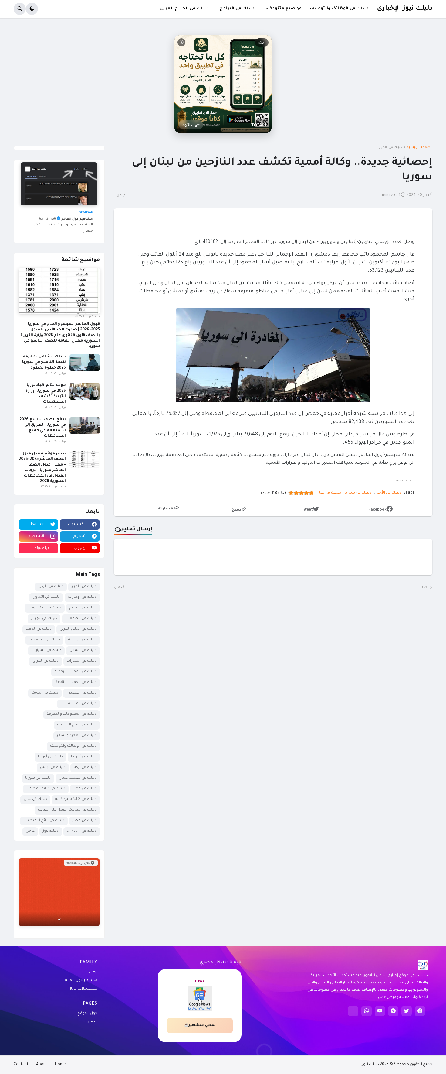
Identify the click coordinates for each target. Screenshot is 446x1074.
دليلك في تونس (53, 767)
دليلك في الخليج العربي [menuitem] (184, 8)
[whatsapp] (366, 1011)
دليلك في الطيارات (81, 661)
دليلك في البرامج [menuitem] (237, 8)
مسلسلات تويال (82, 989)
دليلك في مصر (84, 821)
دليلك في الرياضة (82, 640)
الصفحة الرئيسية (419, 147)
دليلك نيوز (51, 831)
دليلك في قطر (84, 789)
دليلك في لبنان (328, 493)
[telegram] (393, 1011)
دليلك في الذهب (39, 629)
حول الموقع (87, 1013)
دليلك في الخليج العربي (78, 629)
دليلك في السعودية (44, 640)
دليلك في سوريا (358, 493)
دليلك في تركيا (85, 767)
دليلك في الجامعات (80, 619)
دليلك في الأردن (51, 587)
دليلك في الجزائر (44, 619)
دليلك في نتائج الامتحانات (43, 821)
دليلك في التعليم (82, 608)
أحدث (423, 587)
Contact (21, 1064)
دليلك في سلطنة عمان (77, 778)
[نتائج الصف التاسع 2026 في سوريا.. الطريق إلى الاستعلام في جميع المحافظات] (84, 425)
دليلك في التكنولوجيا (44, 608)
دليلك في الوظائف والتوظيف (73, 746)
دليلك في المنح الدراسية (76, 725)
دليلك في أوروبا (50, 757)
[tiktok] (353, 1011)
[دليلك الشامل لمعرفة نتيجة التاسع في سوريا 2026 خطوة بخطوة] (84, 362)
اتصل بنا (90, 1022)
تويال (93, 972)
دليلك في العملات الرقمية (75, 672)
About (41, 1064)
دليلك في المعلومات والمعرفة (71, 714)
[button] (32, 9)
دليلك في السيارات (46, 650)
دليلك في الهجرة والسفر (76, 736)
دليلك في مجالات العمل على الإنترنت (67, 810)
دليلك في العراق (45, 661)
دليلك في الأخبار (390, 147)
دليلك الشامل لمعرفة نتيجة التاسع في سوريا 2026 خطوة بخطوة (44, 362)
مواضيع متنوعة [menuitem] (285, 8)
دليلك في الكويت (45, 693)
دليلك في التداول (46, 597)
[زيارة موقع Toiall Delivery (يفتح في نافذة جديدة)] (59, 892)
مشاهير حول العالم (81, 980)
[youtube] (380, 1011)
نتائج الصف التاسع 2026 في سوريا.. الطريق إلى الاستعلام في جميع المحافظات (42, 428)
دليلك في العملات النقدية (76, 682)
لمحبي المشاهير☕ (199, 1025)
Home (60, 1064)
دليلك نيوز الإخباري (404, 8)
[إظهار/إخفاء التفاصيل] (59, 919)
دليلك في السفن (82, 650)
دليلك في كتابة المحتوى (45, 789)
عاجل (30, 831)
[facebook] (420, 1011)
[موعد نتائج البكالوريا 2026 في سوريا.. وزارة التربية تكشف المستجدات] (84, 391)
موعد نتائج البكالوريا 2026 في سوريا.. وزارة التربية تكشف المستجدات (45, 393)
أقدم (121, 587)
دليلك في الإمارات (82, 597)
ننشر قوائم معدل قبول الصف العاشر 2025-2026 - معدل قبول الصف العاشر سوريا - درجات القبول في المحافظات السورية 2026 (42, 468)
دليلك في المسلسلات (78, 704)
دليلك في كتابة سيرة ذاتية (75, 799)
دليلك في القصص (81, 693)
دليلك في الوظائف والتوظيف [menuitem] (339, 8)
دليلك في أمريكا (83, 757)
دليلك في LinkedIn (81, 831)
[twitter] (406, 1011)
